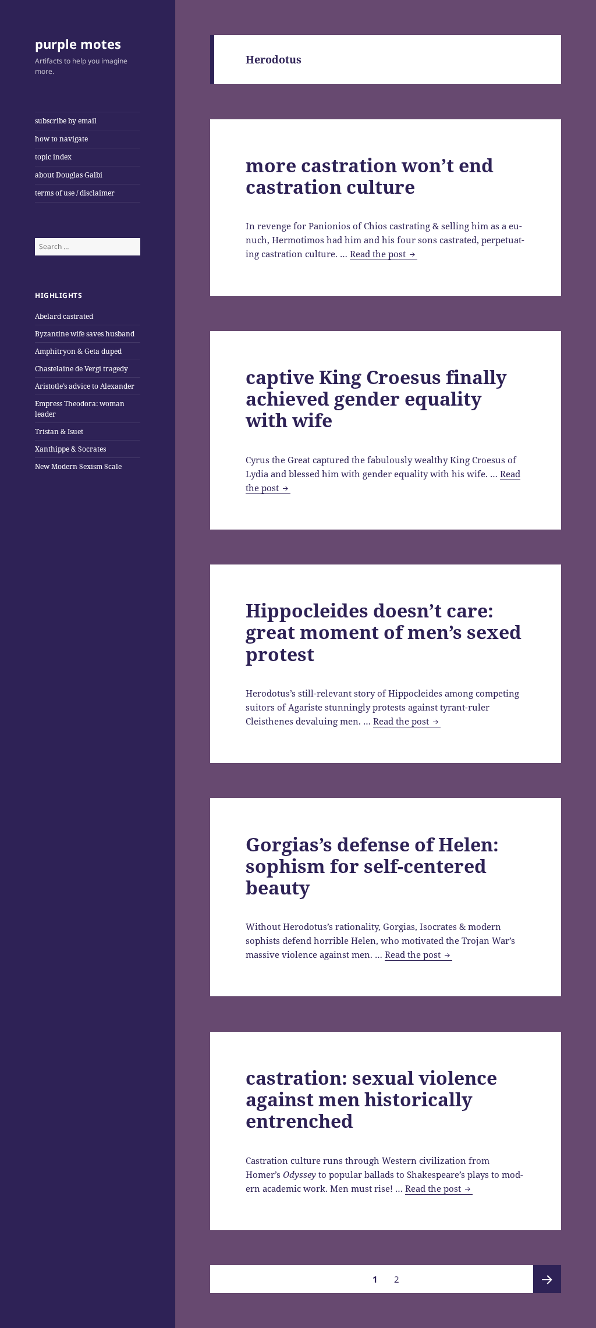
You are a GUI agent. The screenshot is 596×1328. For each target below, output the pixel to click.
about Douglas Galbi (68, 175)
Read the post (383, 254)
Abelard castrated (64, 316)
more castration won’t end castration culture (370, 175)
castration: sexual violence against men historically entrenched (371, 1099)
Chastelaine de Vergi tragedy (81, 369)
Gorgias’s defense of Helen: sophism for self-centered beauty (372, 866)
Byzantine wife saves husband (84, 334)
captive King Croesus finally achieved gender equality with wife (376, 398)
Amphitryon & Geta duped (78, 351)
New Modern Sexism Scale (78, 466)
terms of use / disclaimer (75, 193)
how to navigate (61, 139)
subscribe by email (66, 121)
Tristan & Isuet (59, 431)
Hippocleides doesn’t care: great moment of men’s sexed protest (384, 632)
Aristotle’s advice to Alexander (84, 386)
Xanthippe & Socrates (70, 449)
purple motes (78, 43)
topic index (53, 157)
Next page (547, 1279)
